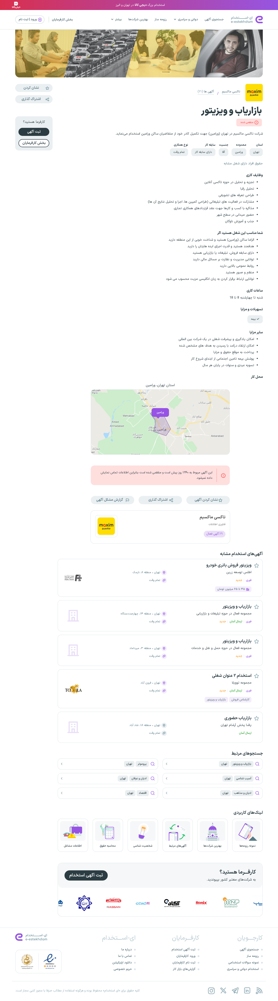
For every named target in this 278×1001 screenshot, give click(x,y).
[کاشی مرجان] (105, 903)
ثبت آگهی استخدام (86, 875)
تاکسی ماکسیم (231, 91)
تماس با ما (125, 956)
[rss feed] (259, 990)
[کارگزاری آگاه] (193, 903)
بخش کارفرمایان (62, 19)
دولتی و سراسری (188, 19)
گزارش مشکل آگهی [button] (110, 500)
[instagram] (211, 990)
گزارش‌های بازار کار (184, 969)
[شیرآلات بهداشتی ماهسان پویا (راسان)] (134, 903)
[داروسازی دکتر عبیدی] (163, 903)
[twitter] (223, 990)
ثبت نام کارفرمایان (183, 962)
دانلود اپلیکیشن (122, 962)
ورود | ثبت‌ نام (28, 19)
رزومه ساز (161, 19)
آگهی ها (206, 91)
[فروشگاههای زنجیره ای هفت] (75, 903)
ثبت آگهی (34, 131)
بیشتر (118, 19)
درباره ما (126, 949)
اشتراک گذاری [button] (158, 500)
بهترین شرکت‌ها (138, 19)
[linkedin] (247, 990)
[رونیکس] (222, 903)
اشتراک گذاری (31, 99)
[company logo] (106, 527)
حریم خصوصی (123, 969)
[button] (208, 500)
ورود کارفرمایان (185, 956)
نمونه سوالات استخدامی (243, 962)
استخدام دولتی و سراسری (243, 969)
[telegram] (235, 990)
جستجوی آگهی (214, 19)
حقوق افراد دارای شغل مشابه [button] (243, 163)
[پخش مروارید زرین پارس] (251, 903)
